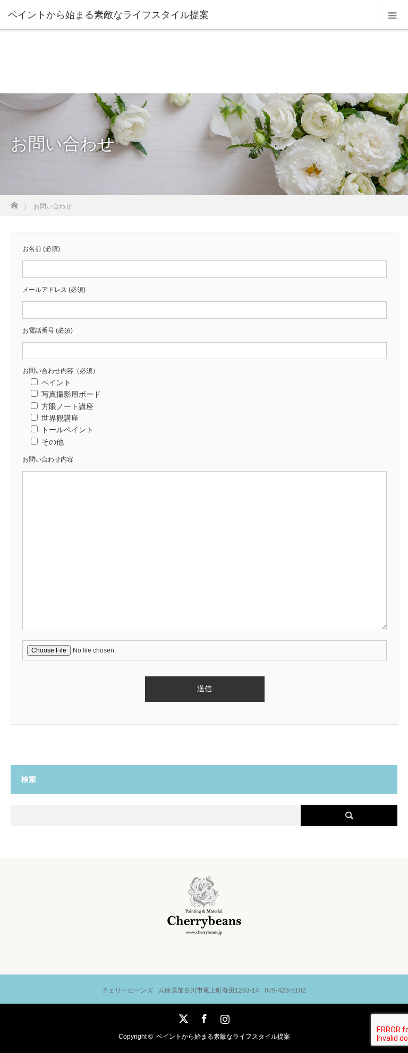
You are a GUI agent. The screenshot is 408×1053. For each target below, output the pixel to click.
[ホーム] (14, 202)
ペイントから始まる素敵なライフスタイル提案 (223, 1036)
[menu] (393, 15)
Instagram (224, 1017)
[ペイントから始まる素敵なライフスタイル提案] (188, 15)
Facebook (203, 1017)
